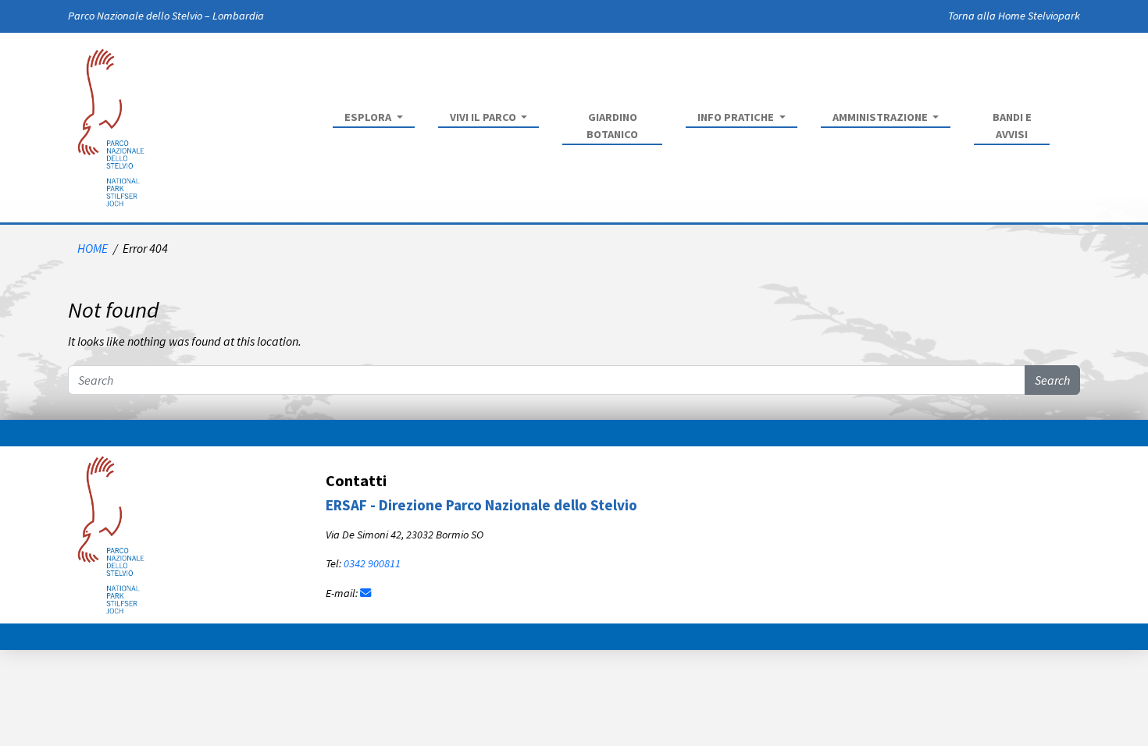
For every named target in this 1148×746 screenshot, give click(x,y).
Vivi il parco (484, 117)
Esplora (369, 117)
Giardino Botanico (612, 125)
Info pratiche (736, 117)
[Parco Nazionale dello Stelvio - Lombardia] (111, 533)
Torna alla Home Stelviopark (1014, 16)
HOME (92, 248)
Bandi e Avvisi (1012, 125)
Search (1052, 380)
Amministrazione (881, 117)
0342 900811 (372, 563)
